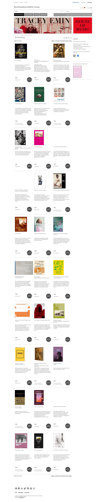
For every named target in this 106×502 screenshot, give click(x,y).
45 (57, 40)
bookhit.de (22, 497)
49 (62, 40)
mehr (16, 77)
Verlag (36, 14)
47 (59, 40)
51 (65, 40)
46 (58, 40)
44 (55, 40)
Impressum (27, 492)
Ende (70, 40)
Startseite (16, 2)
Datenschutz (20, 492)
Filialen (21, 2)
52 (66, 40)
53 (67, 40)
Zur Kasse (83, 2)
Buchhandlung (19, 14)
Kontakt (26, 2)
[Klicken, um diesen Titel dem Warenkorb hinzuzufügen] (30, 82)
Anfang (52, 40)
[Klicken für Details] (23, 51)
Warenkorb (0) (76, 2)
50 (63, 40)
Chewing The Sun (22, 496)
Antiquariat (43, 14)
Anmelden (89, 2)
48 (61, 40)
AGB (16, 492)
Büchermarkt (29, 14)
